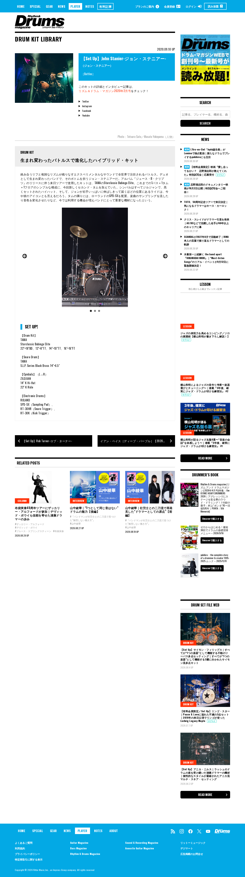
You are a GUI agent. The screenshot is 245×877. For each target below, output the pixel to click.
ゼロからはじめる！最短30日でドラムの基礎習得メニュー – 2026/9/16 (214, 530)
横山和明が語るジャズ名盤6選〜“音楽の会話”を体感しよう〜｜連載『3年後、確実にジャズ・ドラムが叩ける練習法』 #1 (205, 443)
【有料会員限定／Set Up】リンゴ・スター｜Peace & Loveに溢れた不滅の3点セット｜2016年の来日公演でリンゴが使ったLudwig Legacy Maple (205, 716)
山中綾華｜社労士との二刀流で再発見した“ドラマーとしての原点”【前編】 (149, 512)
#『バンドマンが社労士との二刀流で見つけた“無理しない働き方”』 (93, 518)
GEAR (49, 6)
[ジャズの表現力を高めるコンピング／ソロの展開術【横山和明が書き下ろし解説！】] (205, 312)
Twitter (85, 101)
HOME (21, 6)
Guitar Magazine (79, 842)
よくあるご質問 (23, 842)
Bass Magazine (78, 848)
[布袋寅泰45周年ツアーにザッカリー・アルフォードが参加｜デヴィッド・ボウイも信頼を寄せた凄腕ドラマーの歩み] (40, 487)
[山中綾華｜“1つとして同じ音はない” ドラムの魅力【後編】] (95, 487)
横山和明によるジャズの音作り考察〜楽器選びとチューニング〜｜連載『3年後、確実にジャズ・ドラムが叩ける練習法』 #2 (205, 388)
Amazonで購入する (212, 518)
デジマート (186, 848)
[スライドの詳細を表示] (94, 257)
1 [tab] (91, 311)
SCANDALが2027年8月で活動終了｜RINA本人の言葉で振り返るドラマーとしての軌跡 (206, 240)
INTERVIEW (78, 501)
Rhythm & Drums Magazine (85, 854)
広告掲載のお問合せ (191, 854)
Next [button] (165, 256)
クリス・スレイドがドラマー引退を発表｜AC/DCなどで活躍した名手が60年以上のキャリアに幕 (206, 223)
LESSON (187, 326)
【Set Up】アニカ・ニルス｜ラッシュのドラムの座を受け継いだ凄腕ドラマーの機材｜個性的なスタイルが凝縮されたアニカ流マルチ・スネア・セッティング (205, 774)
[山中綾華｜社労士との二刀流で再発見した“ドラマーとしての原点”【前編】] (150, 487)
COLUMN (22, 501)
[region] (94, 261)
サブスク (220, 174)
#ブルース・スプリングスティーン (33, 531)
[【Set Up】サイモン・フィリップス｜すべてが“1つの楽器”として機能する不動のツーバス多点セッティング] (205, 629)
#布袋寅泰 (58, 531)
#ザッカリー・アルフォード (29, 524)
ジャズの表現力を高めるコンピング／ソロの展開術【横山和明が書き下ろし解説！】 (205, 334)
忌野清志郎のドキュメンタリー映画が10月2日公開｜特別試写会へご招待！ (206, 188)
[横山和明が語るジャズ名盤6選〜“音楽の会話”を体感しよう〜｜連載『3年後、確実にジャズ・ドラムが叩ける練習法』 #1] (205, 419)
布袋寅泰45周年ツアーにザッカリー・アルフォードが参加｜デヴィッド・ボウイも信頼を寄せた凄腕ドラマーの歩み (38, 513)
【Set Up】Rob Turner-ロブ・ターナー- (47, 441)
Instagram (87, 106)
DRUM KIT (188, 643)
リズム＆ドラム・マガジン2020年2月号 (105, 91)
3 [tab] (99, 311)
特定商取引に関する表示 (29, 859)
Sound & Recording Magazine (141, 842)
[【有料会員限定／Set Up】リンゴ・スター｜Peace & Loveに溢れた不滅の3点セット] (205, 690)
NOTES (89, 6)
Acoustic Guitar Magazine (139, 848)
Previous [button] (25, 256)
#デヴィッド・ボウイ (26, 527)
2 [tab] (95, 311)
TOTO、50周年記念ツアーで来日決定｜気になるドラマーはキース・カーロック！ (206, 205)
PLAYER (75, 6)
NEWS (61, 6)
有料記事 (105, 6)
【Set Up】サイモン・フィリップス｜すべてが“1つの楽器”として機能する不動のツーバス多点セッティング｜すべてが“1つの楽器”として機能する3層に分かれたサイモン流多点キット (205, 656)
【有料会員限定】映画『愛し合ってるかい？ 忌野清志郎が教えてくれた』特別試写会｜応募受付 (206, 170)
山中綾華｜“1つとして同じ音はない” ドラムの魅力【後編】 (94, 510)
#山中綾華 (75, 523)
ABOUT (113, 831)
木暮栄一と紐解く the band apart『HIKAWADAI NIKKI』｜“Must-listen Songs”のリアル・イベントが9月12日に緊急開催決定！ (206, 259)
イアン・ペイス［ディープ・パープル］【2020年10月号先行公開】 (137, 441)
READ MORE (205, 458)
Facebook (86, 111)
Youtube (86, 115)
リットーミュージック (193, 842)
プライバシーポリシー (27, 854)
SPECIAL (35, 6)
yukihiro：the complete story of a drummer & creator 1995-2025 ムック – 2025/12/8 (215, 558)
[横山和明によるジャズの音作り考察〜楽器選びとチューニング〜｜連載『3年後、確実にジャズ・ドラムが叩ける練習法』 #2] (205, 364)
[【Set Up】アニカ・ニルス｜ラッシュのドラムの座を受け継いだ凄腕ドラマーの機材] (205, 749)
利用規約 (20, 848)
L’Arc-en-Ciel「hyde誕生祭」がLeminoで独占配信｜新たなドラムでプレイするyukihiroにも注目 (207, 153)
